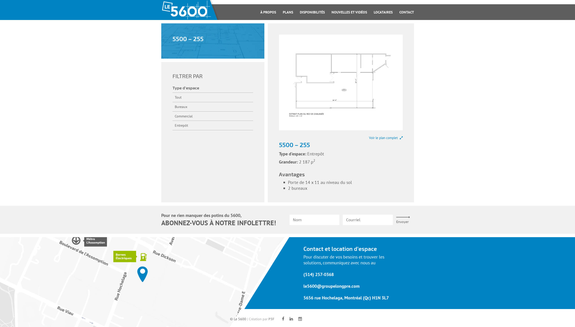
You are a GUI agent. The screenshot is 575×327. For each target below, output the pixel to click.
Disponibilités (312, 12)
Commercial (184, 116)
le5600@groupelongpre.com (331, 286)
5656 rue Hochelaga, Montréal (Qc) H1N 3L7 (346, 298)
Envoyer (402, 222)
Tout (178, 97)
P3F (271, 319)
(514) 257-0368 (318, 274)
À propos (268, 12)
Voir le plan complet (384, 138)
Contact (406, 12)
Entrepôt (181, 125)
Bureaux (181, 106)
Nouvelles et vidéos (349, 12)
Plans (288, 12)
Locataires (383, 12)
